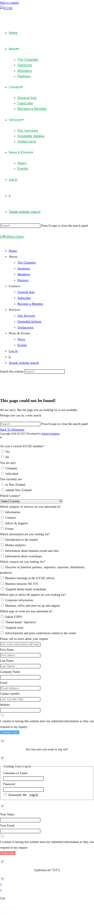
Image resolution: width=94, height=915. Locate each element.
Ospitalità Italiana (29, 321)
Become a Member (30, 304)
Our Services (26, 315)
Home (13, 250)
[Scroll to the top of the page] (1, 437)
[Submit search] (67, 372)
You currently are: (11, 479)
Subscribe (24, 298)
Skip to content (9, 2)
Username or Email (15, 773)
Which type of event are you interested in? (26, 611)
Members (23, 274)
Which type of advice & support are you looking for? (33, 594)
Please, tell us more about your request (24, 638)
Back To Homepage (12, 429)
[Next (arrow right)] (5, 913)
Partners (22, 280)
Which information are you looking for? (25, 534)
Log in (13, 351)
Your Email (7, 825)
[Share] (9, 907)
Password (9, 784)
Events (22, 345)
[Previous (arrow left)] (1, 913)
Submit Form (10, 732)
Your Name (7, 814)
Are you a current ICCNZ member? (22, 446)
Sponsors (23, 268)
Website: (5, 704)
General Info (26, 292)
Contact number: (10, 693)
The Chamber (26, 262)
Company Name (10, 671)
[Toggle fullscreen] (5, 907)
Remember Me (18, 795)
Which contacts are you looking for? (22, 561)
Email (3, 682)
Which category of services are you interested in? (30, 506)
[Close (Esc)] (13, 907)
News (21, 339)
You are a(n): (8, 462)
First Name (7, 649)
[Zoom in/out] (1, 907)
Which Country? (10, 495)
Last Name (6, 660)
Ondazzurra (25, 327)
